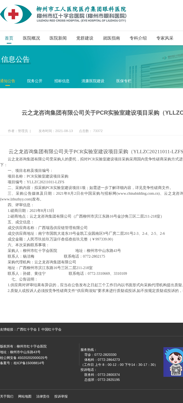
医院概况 (31, 38)
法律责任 (43, 396)
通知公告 (7, 81)
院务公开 (34, 81)
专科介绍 (138, 38)
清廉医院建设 (92, 81)
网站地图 (24, 396)
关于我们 (6, 396)
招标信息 (62, 81)
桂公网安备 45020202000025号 (24, 358)
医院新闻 (58, 38)
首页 (9, 38)
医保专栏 (124, 81)
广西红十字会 (27, 329)
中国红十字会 (51, 329)
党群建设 (84, 38)
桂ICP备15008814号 (29, 363)
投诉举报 (61, 396)
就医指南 (111, 38)
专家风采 (164, 38)
